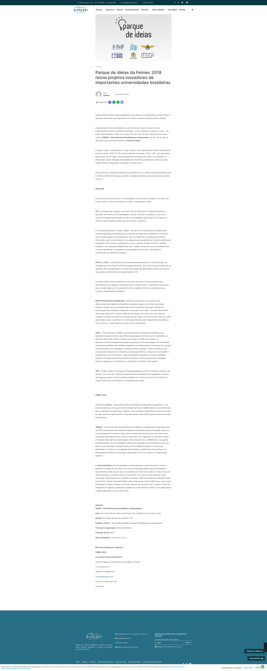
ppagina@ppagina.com (104, 576)
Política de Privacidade (105, 662)
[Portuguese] (187, 2)
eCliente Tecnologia (247, 658)
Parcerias (145, 10)
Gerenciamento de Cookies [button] (152, 662)
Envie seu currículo (254, 651)
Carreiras (92, 662)
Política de (177, 667)
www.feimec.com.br (118, 538)
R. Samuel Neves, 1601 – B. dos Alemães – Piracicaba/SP (97, 2)
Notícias (98, 67)
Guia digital (172, 10)
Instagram (178, 2)
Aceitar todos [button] (248, 667)
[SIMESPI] (80, 10)
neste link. (99, 179)
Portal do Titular (120, 662)
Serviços (119, 10)
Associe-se (110, 10)
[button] (262, 667)
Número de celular (229, 643)
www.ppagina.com (102, 567)
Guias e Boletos (158, 10)
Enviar (187, 642)
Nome (224, 631)
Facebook (175, 2)
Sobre (78, 662)
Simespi (99, 10)
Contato (182, 10)
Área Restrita (255, 658)
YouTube (182, 2)
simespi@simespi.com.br (129, 2)
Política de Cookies (134, 662)
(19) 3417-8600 (148, 2)
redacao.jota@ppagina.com (106, 581)
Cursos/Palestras (132, 10)
